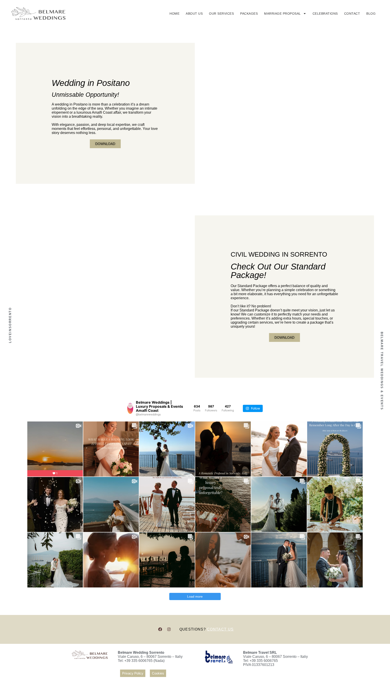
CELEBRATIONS (325, 13)
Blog (371, 13)
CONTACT (352, 13)
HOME (174, 13)
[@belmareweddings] (130, 408)
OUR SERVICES (221, 13)
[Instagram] (169, 629)
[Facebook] (160, 629)
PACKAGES (249, 13)
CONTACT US (220, 629)
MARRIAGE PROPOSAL (282, 13)
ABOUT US (194, 13)
